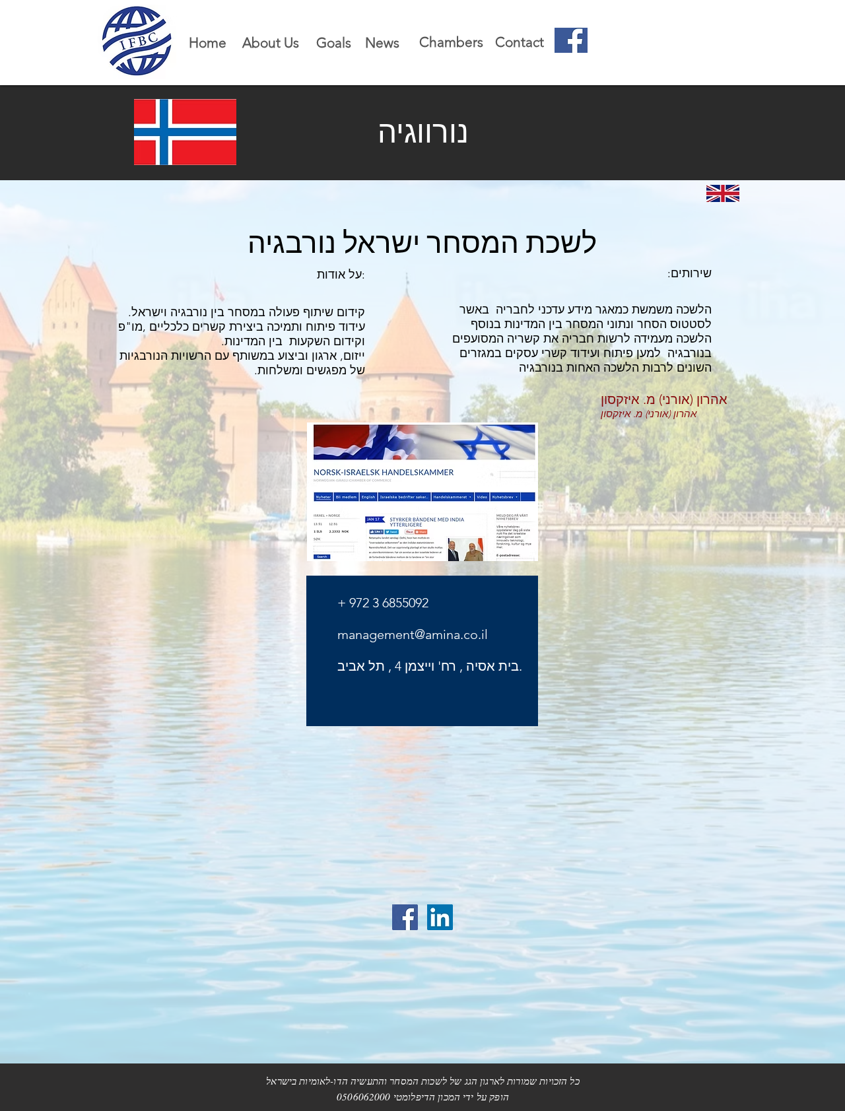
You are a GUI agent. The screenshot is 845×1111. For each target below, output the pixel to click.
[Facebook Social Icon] (405, 917)
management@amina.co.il (412, 634)
